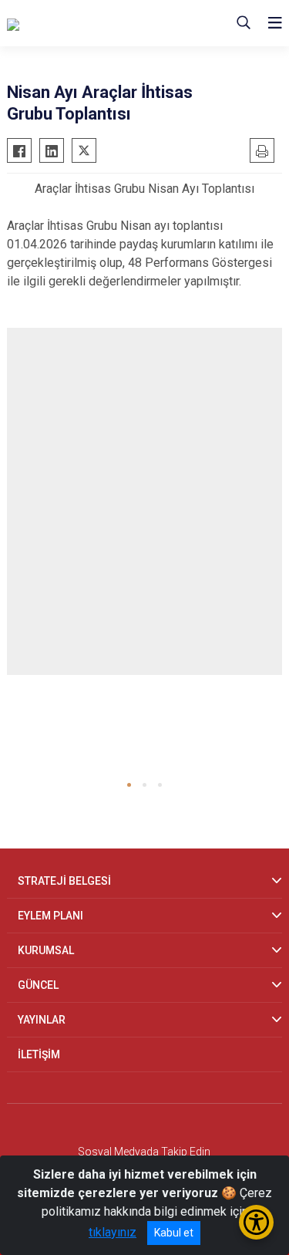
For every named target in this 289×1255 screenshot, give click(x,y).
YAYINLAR (42, 1020)
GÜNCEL (38, 985)
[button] (129, 785)
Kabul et (173, 1232)
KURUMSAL (46, 950)
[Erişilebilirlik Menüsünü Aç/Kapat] (256, 1222)
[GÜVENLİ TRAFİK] (84, 23)
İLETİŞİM (39, 1054)
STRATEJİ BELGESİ (64, 881)
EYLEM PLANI (50, 915)
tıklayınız (112, 1232)
